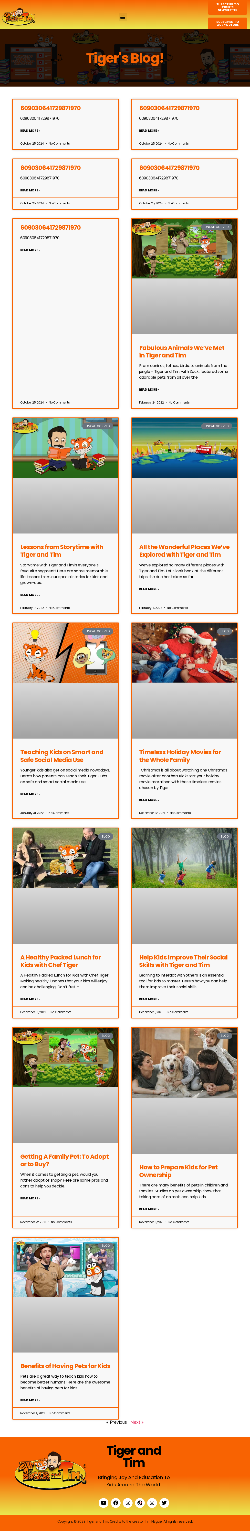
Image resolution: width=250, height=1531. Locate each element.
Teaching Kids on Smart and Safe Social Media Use (62, 756)
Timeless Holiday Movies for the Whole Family (180, 756)
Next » (137, 1422)
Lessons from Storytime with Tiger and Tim (61, 551)
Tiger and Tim (134, 1456)
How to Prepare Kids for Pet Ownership (178, 1171)
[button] (123, 17)
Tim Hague (153, 1521)
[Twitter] (164, 1503)
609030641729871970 (50, 108)
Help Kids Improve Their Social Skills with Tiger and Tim (183, 961)
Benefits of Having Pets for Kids (65, 1366)
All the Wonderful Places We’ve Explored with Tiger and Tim (184, 551)
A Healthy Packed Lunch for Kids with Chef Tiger (60, 961)
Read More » (30, 130)
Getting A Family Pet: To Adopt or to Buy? (64, 1160)
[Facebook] (116, 1503)
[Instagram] (128, 1503)
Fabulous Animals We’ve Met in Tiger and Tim (181, 352)
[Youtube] (103, 1503)
